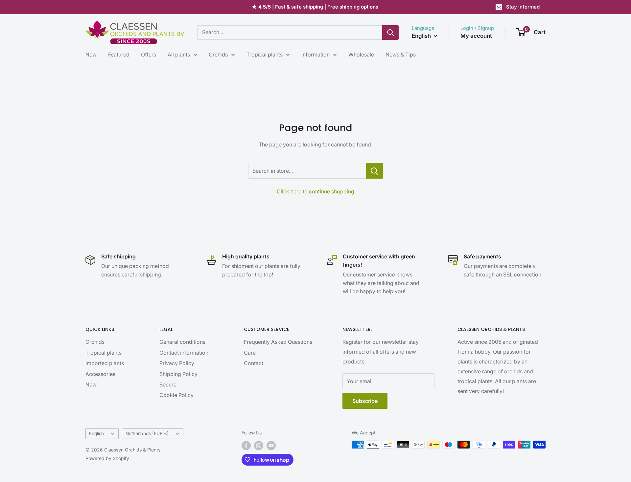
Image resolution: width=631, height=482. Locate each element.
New (91, 54)
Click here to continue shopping (315, 191)
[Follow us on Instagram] (258, 445)
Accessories (100, 374)
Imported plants (104, 363)
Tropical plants (264, 54)
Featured (118, 54)
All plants (179, 54)
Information (315, 54)
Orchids (218, 54)
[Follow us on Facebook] (246, 445)
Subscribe (365, 401)
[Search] (390, 32)
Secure (167, 384)
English (96, 433)
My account (476, 36)
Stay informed (523, 7)
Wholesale (361, 54)
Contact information (183, 352)
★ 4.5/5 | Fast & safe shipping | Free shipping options (315, 7)
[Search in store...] (374, 171)
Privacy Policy (176, 363)
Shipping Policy (178, 374)
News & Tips (401, 54)
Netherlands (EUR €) (147, 433)
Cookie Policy (176, 395)
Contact (253, 363)
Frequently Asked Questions (278, 342)
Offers (148, 54)
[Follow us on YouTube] (271, 445)
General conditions (182, 342)
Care (250, 352)
